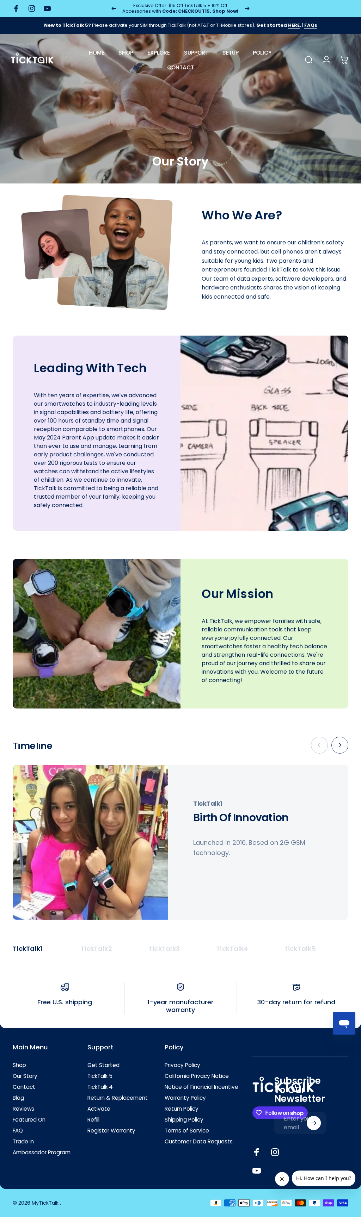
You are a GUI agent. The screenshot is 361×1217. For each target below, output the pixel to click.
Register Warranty (111, 1130)
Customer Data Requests (199, 1141)
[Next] (247, 8)
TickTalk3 (164, 949)
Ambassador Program (42, 1152)
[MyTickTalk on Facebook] (256, 1152)
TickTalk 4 (100, 1087)
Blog (18, 1097)
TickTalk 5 (99, 1076)
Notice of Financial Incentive (201, 1087)
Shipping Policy (184, 1119)
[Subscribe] (314, 1123)
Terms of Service (187, 1130)
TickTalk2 (96, 949)
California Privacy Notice (197, 1076)
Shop (19, 1065)
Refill (93, 1119)
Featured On (29, 1119)
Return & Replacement (117, 1097)
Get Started (103, 1065)
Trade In (23, 1141)
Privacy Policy (182, 1065)
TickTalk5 (300, 949)
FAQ (18, 1130)
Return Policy (181, 1108)
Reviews (23, 1108)
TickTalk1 (27, 949)
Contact (24, 1087)
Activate (98, 1108)
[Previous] (114, 8)
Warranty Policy (185, 1097)
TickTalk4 (232, 949)
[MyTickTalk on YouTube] (256, 1170)
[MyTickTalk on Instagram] (275, 1152)
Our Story (25, 1076)
